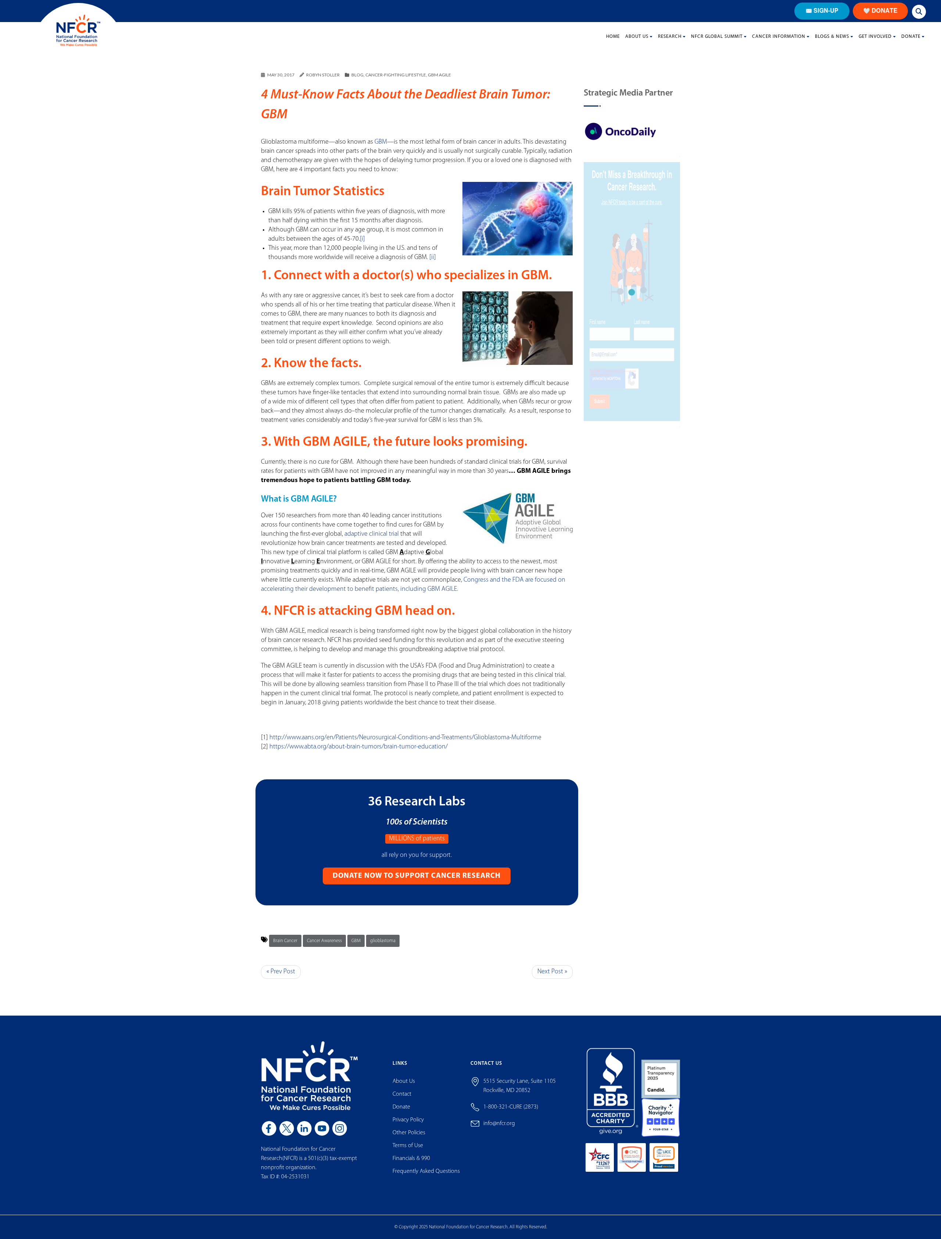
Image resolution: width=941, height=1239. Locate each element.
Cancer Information (778, 36)
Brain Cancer (285, 940)
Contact (402, 1094)
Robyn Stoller (323, 75)
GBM (381, 142)
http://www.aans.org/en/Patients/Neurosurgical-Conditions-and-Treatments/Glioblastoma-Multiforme (405, 738)
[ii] (432, 257)
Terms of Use (408, 1146)
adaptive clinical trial (371, 534)
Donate (910, 36)
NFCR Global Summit (717, 36)
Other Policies (409, 1133)
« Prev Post (280, 972)
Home (613, 36)
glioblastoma (383, 940)
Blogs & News (832, 36)
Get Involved (875, 36)
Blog (357, 75)
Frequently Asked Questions (426, 1171)
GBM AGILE (335, 442)
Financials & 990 (411, 1158)
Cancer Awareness (324, 940)
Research (669, 36)
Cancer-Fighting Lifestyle (395, 75)
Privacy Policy (408, 1120)
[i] (362, 239)
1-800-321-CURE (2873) (510, 1107)
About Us (636, 36)
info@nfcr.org (499, 1124)
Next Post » (552, 972)
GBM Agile (439, 75)
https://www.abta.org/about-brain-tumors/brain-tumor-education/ (358, 747)
